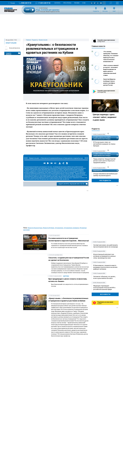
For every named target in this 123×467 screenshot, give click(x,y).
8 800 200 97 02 (26, 3)
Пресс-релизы (67, 3)
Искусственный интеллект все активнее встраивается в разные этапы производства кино (104, 256)
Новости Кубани (48, 228)
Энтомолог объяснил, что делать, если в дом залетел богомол (104, 277)
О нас (84, 3)
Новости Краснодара (35, 228)
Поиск (111, 3)
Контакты (57, 3)
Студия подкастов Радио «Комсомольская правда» (102, 138)
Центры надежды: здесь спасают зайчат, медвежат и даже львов (105, 117)
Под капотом (97, 170)
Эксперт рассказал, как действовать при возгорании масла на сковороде (105, 246)
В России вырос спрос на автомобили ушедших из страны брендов (104, 144)
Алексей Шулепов (14, 48)
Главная (28, 40)
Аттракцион (59, 228)
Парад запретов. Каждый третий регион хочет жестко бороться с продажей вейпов (104, 160)
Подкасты (96, 11)
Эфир (114, 11)
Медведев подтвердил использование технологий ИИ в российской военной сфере (104, 287)
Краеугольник (43, 40)
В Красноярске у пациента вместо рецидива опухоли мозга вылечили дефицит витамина (105, 267)
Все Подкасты (105, 180)
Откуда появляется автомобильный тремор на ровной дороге (105, 174)
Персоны (105, 11)
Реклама (76, 3)
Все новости (105, 294)
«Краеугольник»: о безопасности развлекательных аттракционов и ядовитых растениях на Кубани (52, 49)
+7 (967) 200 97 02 (44, 3)
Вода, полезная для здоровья (47, 10)
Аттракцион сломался (71, 228)
